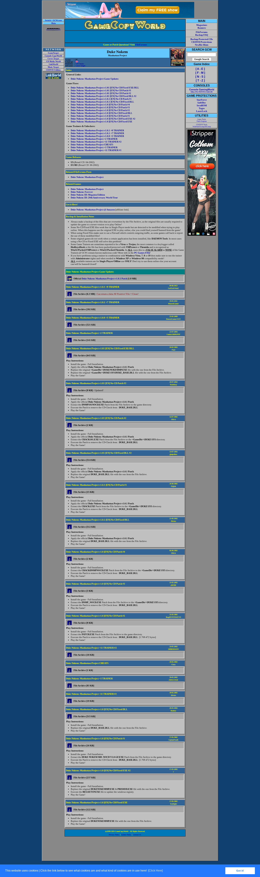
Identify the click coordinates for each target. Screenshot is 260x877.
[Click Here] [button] (155, 870)
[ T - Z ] (200, 80)
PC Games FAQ (142, 252)
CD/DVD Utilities (53, 70)
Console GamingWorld (201, 89)
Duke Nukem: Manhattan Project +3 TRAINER (94, 147)
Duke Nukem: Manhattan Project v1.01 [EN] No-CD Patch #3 (101, 90)
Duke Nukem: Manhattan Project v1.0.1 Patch (104, 278)
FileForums (141, 44)
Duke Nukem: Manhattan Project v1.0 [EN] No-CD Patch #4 (100, 104)
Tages (202, 108)
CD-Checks (80, 64)
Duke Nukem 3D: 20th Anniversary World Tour (94, 197)
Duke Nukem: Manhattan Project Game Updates (95, 78)
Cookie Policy (126, 835)
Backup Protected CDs (201, 39)
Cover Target (53, 59)
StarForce (202, 99)
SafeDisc (201, 102)
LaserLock (201, 111)
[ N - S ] (200, 76)
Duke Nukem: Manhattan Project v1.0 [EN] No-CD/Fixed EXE (101, 121)
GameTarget (53, 53)
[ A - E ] (200, 68)
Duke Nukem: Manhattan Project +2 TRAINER (94, 139)
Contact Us (137, 835)
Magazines (201, 25)
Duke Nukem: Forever (82, 192)
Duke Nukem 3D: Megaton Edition (88, 194)
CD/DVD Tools (201, 125)
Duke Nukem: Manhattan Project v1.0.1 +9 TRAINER (97, 130)
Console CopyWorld (53, 56)
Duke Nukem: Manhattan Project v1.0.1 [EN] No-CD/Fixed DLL (102, 101)
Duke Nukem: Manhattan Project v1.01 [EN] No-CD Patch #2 (101, 93)
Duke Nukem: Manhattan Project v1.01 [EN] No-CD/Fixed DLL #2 (103, 96)
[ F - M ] (200, 72)
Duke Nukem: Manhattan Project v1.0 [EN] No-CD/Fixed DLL (101, 113)
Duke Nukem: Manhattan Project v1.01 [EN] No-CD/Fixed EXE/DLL (105, 87)
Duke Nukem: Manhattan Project (87, 177)
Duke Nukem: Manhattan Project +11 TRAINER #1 (96, 150)
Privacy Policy (114, 835)
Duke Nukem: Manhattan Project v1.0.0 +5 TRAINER (97, 136)
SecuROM (202, 105)
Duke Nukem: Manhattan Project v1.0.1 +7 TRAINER (97, 133)
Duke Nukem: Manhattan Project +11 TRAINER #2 (96, 141)
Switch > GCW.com (53, 20)
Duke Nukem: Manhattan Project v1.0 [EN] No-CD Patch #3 (100, 107)
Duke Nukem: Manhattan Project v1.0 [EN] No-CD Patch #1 (100, 116)
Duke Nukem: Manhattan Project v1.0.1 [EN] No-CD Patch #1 (101, 99)
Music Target (53, 67)
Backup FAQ (201, 35)
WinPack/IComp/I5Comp (202, 126)
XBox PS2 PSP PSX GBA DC (201, 92)
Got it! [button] (240, 870)
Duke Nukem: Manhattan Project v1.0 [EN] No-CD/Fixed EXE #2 (103, 118)
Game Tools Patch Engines (202, 120)
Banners (202, 28)
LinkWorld (53, 64)
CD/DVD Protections (201, 42)
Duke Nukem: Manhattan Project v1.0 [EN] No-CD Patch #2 (100, 110)
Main (53, 23)
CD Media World (53, 61)
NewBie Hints (201, 44)
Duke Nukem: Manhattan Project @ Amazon (93, 209)
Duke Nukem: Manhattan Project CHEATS (92, 144)
